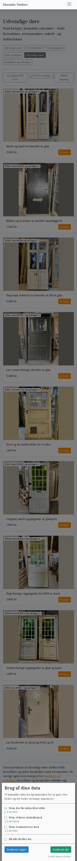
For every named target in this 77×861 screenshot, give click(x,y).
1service (11, 811)
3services (11, 821)
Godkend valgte (16, 849)
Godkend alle (61, 849)
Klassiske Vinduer (15, 4)
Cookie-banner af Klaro (59, 856)
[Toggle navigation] (69, 4)
